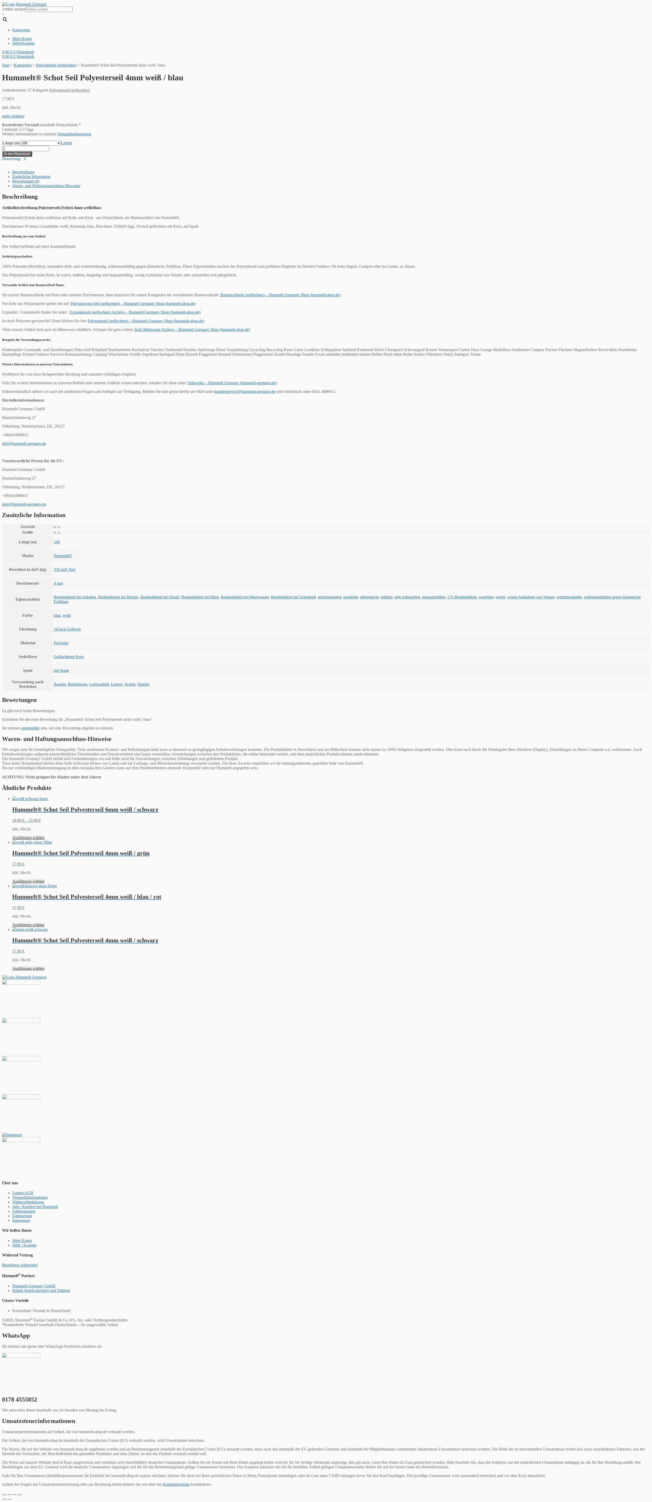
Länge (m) (11, 143)
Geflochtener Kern (69, 656)
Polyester (61, 643)
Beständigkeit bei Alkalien (75, 597)
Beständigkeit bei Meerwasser (245, 597)
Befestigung (77, 684)
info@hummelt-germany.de (24, 443)
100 (57, 542)
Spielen (144, 684)
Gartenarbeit (99, 684)
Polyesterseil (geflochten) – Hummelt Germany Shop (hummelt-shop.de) (146, 321)
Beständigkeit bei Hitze (200, 597)
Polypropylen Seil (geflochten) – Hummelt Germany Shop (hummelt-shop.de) (133, 303)
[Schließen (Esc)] (4, 1494)
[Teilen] (9, 1494)
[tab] (331, 172)
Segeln (130, 684)
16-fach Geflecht (67, 629)
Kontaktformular (176, 1484)
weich (500, 597)
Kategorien (23, 65)
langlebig (350, 597)
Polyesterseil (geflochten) (56, 65)
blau (57, 615)
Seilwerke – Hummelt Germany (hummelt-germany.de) (232, 383)
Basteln (60, 684)
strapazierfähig (433, 597)
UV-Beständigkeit (462, 597)
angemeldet (30, 728)
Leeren (66, 143)
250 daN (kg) (64, 569)
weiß (67, 615)
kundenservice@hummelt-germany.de (244, 391)
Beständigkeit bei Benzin (118, 597)
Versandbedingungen (74, 134)
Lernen (117, 684)
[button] (13, 116)
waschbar (486, 597)
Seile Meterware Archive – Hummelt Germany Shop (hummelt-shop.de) (192, 329)
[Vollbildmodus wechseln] (14, 1494)
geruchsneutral (329, 597)
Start (5, 65)
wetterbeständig (569, 597)
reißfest (386, 597)
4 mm (58, 583)
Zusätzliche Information (31, 176)
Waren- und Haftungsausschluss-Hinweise (46, 186)
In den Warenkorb (17, 154)
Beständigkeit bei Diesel (159, 597)
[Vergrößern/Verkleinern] (19, 1494)
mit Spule (61, 670)
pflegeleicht (369, 597)
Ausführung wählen (28, 838)
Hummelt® (63, 556)
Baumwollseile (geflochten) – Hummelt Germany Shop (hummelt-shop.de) (280, 295)
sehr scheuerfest (407, 597)
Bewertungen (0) (25, 181)
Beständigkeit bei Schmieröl (293, 597)
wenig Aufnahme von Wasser (530, 597)
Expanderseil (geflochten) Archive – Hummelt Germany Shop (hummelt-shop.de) (135, 312)
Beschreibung (23, 172)
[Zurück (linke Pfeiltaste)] (4, 1499)
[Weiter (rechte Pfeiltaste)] (9, 1499)
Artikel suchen (13, 9)
